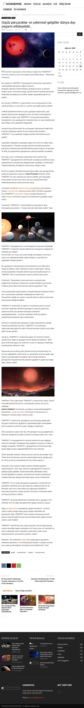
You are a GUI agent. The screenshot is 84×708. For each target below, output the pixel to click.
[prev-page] (3, 615)
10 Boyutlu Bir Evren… (46, 643)
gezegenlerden (12, 508)
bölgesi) (9, 197)
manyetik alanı (12, 191)
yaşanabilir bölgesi (22, 194)
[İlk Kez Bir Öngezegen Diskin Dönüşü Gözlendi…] (46, 599)
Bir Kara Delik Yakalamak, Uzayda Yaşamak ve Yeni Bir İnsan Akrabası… (12, 581)
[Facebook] (4, 565)
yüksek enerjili (24, 188)
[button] (81, 4)
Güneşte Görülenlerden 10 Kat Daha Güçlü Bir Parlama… (42, 580)
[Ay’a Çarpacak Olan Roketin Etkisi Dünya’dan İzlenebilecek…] (10, 599)
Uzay (55, 4)
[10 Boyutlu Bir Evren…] (34, 646)
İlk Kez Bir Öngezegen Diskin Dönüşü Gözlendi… (46, 608)
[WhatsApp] (19, 565)
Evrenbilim (7, 9)
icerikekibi (8, 29)
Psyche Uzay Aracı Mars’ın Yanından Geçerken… (26, 609)
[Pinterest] (14, 565)
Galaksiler (47, 4)
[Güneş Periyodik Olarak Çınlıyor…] (34, 665)
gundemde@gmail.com (36, 697)
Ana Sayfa (5, 15)
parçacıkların (35, 188)
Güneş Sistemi (64, 4)
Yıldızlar (37, 4)
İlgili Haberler (8, 591)
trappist (30, 552)
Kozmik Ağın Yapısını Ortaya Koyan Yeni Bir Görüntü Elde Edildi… (46, 654)
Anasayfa (27, 4)
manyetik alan (21, 552)
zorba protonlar (40, 552)
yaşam (24, 540)
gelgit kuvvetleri (18, 412)
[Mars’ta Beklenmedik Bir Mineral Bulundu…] (6, 668)
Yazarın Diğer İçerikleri (23, 591)
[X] (9, 565)
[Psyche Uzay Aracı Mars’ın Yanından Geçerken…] (28, 600)
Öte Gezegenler (20, 9)
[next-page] (6, 615)
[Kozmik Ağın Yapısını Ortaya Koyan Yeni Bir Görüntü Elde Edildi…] (34, 654)
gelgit (13, 552)
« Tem (60, 76)
